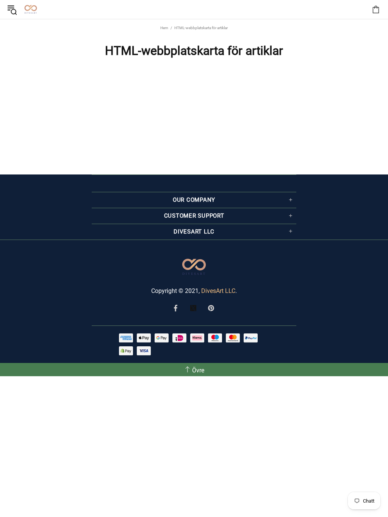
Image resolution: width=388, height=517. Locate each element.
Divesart (30, 9)
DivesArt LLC (218, 290)
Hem (164, 28)
